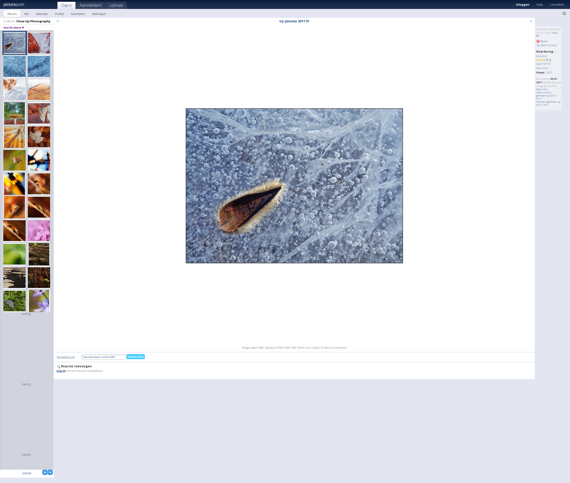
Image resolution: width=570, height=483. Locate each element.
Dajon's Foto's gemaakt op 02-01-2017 (546, 95)
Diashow (26, 472)
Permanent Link (66, 356)
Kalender (42, 14)
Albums (12, 14)
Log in (539, 63)
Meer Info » (542, 89)
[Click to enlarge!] (294, 186)
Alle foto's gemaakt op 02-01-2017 (548, 103)
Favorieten (78, 14)
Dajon (66, 5)
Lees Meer (557, 4)
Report (544, 41)
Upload (116, 5)
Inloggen (522, 4)
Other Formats (548, 45)
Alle (26, 14)
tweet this (136, 357)
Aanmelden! (90, 5)
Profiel (59, 14)
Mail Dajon (99, 14)
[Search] (564, 13)
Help (540, 4)
